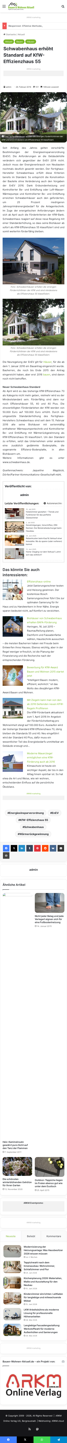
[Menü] (4, 7)
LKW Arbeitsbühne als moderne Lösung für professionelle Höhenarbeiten (41, 1313)
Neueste (11, 1236)
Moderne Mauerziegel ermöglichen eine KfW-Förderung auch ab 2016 (41, 757)
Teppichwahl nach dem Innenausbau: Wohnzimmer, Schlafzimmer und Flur (39, 1266)
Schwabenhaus (34, 827)
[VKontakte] (53, 848)
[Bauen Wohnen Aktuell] (21, 6)
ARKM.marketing (33, 17)
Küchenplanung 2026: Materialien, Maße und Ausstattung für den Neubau (43, 1281)
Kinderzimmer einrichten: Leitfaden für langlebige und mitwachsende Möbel (43, 1297)
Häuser (30, 41)
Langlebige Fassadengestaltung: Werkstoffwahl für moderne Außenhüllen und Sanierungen (42, 1329)
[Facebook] (6, 848)
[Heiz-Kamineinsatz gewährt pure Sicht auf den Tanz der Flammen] (17, 1016)
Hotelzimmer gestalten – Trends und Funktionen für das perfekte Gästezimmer (42, 515)
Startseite (10, 34)
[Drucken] (6, 855)
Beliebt (31, 1236)
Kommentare (54, 1236)
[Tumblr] (29, 848)
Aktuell (21, 34)
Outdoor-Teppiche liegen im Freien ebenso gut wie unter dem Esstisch (49, 1183)
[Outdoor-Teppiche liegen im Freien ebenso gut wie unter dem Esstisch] (49, 1167)
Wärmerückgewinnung (34, 834)
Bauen (19, 41)
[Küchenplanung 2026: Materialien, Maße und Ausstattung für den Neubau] (12, 1283)
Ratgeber (19, 558)
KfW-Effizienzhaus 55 (34, 820)
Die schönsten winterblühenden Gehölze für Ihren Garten (17, 1182)
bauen (46, 374)
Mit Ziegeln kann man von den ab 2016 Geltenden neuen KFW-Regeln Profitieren (45, 704)
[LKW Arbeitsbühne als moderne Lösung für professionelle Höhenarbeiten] (12, 1314)
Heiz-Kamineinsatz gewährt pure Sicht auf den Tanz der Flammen (15, 1144)
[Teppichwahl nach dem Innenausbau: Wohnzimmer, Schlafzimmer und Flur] (12, 1267)
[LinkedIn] (22, 848)
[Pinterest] (37, 848)
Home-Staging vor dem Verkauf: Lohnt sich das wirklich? (43, 553)
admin (8, 87)
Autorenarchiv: (54, 503)
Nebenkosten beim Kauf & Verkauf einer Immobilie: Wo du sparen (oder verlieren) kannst (44, 541)
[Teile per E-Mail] (61, 848)
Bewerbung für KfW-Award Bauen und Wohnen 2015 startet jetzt (45, 671)
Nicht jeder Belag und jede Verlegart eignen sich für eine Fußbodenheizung (49, 919)
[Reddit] (45, 848)
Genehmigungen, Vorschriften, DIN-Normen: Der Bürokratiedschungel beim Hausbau (43, 528)
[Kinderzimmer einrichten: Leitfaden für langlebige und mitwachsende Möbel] (12, 1298)
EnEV (55, 813)
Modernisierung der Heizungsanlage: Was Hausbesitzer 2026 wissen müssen (43, 1250)
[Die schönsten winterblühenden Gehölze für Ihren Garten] (17, 1166)
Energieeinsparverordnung (26, 813)
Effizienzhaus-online (39, 581)
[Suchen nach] (63, 7)
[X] (14, 848)
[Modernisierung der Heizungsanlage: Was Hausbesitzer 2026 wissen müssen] (12, 1251)
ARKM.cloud (58, 1421)
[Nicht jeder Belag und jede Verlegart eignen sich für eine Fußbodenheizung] (49, 903)
